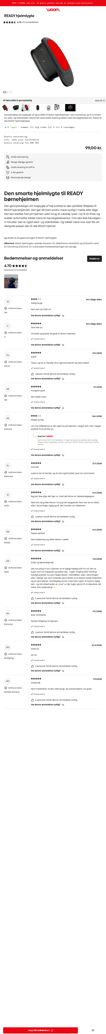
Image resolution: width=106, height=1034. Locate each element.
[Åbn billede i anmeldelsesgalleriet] (11, 281)
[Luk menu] (93, 1030)
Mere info (98, 100)
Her (5, 237)
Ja (63, 315)
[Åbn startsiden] (53, 9)
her (74, 246)
